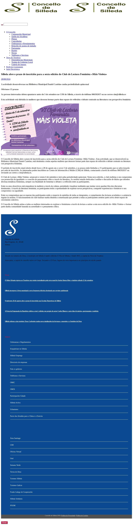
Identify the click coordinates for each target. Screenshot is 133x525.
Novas (14, 53)
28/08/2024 (5, 79)
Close (4, 523)
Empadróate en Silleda (18, 349)
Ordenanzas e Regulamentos (23, 43)
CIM (12, 445)
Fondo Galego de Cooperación (21, 492)
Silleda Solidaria (16, 499)
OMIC (12, 382)
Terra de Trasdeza (13, 58)
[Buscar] (2, 24)
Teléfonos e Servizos (19, 55)
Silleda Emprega (16, 356)
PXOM (12, 505)
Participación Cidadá (17, 396)
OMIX (12, 389)
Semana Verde (15, 465)
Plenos (14, 39)
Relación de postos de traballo (23, 46)
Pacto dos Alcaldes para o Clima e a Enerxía (26, 416)
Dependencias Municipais (22, 60)
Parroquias (15, 48)
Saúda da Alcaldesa (19, 36)
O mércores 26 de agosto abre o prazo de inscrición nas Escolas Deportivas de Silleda (33, 301)
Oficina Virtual (15, 452)
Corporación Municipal (21, 34)
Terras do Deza (15, 472)
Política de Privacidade (68, 515)
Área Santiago (15, 438)
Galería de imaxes (18, 64)
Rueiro (14, 50)
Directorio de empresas (18, 362)
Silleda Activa (15, 403)
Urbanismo (14, 409)
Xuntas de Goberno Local (22, 62)
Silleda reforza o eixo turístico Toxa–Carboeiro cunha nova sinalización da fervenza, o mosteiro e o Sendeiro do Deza (43, 321)
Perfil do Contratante (14, 67)
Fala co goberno (16, 369)
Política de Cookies (82, 515)
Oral (11, 458)
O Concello (10, 32)
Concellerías (16, 41)
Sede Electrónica (13, 69)
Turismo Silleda (16, 479)
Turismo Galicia (16, 485)
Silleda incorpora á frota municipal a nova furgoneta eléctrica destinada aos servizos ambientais (36, 290)
